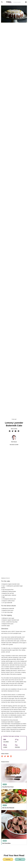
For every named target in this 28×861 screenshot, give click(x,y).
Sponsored (4, 784)
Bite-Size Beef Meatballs (8, 807)
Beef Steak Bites (6, 843)
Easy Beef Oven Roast (7, 786)
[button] (9, 431)
